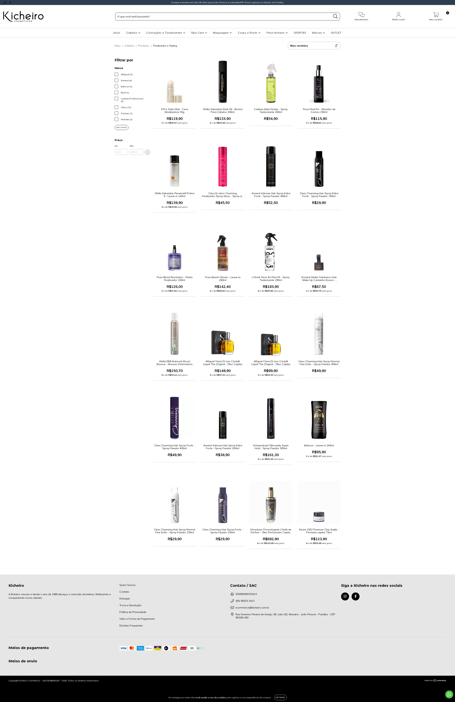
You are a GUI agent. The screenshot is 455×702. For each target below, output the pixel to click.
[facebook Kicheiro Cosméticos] (10, 2)
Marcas (317, 32)
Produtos (143, 45)
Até (131, 146)
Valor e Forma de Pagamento (137, 618)
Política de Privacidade (132, 612)
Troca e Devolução (130, 605)
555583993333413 (246, 594)
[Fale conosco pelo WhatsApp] (449, 694)
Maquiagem (221, 32)
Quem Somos (127, 585)
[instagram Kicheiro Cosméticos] (5, 2)
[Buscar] (335, 16)
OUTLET (336, 32)
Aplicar (147, 152)
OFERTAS (300, 32)
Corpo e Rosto (248, 32)
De (116, 146)
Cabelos (132, 32)
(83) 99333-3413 (245, 600)
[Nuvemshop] (435, 681)
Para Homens (276, 32)
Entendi (280, 697)
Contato (124, 591)
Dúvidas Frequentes (131, 625)
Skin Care (198, 32)
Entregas (124, 598)
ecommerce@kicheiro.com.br (252, 607)
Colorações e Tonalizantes (164, 32)
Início (116, 32)
